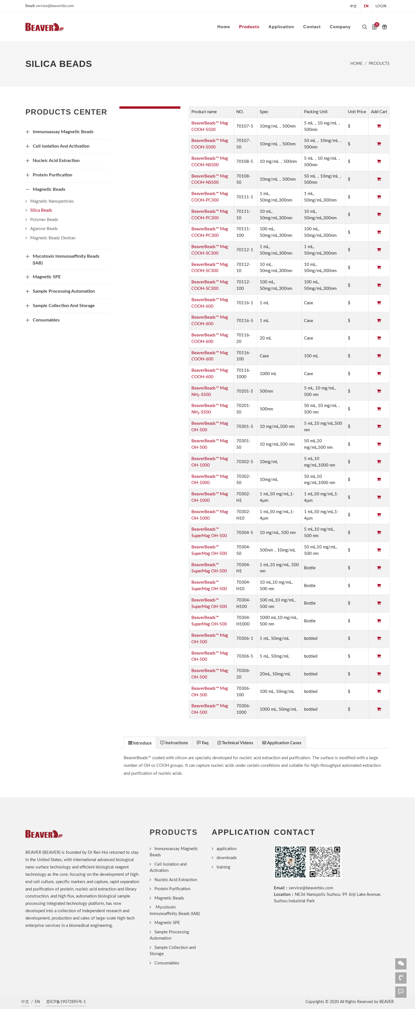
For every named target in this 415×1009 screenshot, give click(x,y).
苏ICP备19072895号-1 (66, 1002)
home (356, 64)
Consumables (166, 963)
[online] (401, 991)
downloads (227, 858)
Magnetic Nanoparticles (52, 201)
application (227, 849)
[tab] (140, 742)
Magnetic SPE (167, 923)
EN (366, 6)
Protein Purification (172, 889)
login (380, 6)
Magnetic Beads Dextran (52, 238)
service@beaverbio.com (311, 888)
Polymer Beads (44, 220)
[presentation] (140, 742)
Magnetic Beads (169, 898)
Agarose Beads (44, 229)
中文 (353, 6)
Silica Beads (41, 210)
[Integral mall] (384, 27)
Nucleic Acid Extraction (175, 880)
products (379, 64)
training (223, 867)
